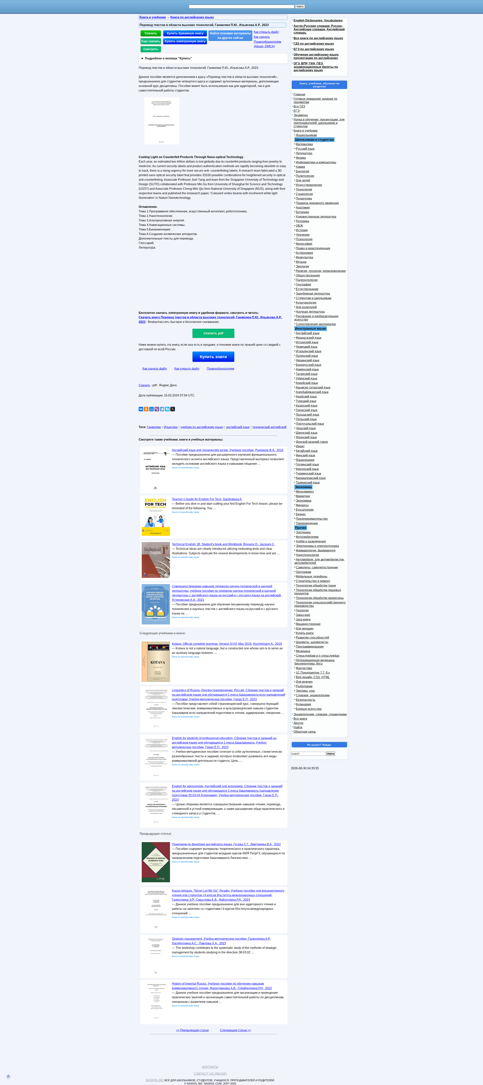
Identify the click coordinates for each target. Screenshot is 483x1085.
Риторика (302, 221)
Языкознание (305, 459)
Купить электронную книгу (185, 41)
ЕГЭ (297, 110)
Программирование (310, 646)
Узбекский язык (306, 378)
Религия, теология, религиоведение (321, 271)
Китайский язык (307, 450)
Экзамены (301, 115)
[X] (172, 409)
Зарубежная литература (313, 293)
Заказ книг (303, 615)
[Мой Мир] (151, 409)
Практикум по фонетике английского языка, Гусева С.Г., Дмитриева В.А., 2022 (226, 844)
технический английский (269, 427)
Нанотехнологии (307, 555)
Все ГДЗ (299, 106)
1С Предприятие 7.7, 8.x (313, 672)
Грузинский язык (307, 464)
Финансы (302, 505)
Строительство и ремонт (313, 581)
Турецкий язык (306, 401)
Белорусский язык (308, 364)
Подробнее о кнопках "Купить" (168, 58)
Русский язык (305, 148)
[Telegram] (162, 409)
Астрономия (304, 252)
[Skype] (167, 409)
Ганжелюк (154, 427)
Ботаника (302, 212)
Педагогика (304, 198)
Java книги (303, 619)
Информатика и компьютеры (316, 162)
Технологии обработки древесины (320, 598)
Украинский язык (307, 360)
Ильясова (171, 427)
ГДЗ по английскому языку (314, 43)
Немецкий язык (306, 346)
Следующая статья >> (235, 1030)
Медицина (303, 651)
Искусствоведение (309, 185)
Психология (304, 239)
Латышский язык (307, 414)
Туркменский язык (308, 473)
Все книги (300, 718)
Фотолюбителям (307, 536)
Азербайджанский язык (312, 392)
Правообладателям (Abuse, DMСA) (267, 44)
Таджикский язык (308, 482)
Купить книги (213, 356)
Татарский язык (307, 373)
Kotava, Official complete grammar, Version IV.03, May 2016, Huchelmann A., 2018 (227, 643)
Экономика (303, 500)
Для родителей (306, 307)
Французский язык (308, 337)
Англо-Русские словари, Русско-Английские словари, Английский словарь (319, 29)
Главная (299, 94)
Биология (302, 171)
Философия (304, 243)
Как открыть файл (266, 32)
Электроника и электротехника (317, 545)
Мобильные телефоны (311, 576)
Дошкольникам (306, 135)
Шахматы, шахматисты (312, 642)
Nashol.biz (155, 1080)
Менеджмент (305, 491)
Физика (301, 157)
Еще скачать (150, 41)
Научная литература (310, 311)
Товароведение (307, 523)
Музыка (301, 261)
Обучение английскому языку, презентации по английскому (316, 56)
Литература (304, 153)
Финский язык (305, 455)
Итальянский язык (308, 351)
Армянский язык (307, 369)
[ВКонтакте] (141, 409)
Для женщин (304, 628)
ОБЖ (299, 225)
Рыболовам (304, 686)
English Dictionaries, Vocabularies (318, 20)
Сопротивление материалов (316, 324)
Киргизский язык (307, 469)
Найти (298, 727)
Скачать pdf (213, 333)
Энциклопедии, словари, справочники (320, 714)
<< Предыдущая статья (192, 1030)
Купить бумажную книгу (185, 33)
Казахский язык (306, 405)
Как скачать (262, 36)
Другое (298, 723)
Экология (302, 266)
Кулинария (303, 704)
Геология (302, 610)
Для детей (303, 180)
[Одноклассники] (146, 409)
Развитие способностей (312, 637)
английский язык (237, 427)
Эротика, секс (305, 690)
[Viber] (157, 409)
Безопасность (305, 699)
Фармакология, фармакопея (315, 550)
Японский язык (306, 437)
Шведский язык (306, 432)
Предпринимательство (312, 518)
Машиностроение (308, 624)
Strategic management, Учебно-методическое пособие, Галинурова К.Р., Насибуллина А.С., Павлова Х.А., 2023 (221, 941)
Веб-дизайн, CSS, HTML (313, 677)
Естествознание (307, 289)
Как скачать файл (154, 368)
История (302, 230)
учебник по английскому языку (202, 427)
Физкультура (304, 257)
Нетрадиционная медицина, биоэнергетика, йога (314, 662)
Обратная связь (305, 731)
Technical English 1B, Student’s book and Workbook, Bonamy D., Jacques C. (223, 544)
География (303, 284)
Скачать (151, 33)
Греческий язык (306, 410)
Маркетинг (303, 496)
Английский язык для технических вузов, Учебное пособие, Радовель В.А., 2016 (227, 450)
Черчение (303, 234)
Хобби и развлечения (311, 541)
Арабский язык (306, 396)
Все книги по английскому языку (318, 38)
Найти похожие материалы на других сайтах (230, 35)
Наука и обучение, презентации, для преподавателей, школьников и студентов (319, 123)
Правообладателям (220, 368)
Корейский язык (307, 383)
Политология (305, 175)
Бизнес (301, 514)
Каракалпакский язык (311, 478)
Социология (304, 194)
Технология (304, 189)
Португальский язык (310, 423)
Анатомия (303, 207)
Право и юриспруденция (313, 248)
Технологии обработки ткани (316, 585)
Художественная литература (316, 216)
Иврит (300, 446)
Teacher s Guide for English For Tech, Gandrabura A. (207, 499)
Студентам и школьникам (313, 298)
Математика (304, 144)
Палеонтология (307, 280)
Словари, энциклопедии (313, 695)
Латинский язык (307, 355)
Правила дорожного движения (317, 203)
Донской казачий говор (312, 441)
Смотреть (150, 49)
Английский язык (307, 333)
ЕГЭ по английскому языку (314, 49)
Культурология (306, 302)
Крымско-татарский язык (313, 387)
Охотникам (303, 572)
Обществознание (308, 275)
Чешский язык (306, 428)
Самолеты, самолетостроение (317, 567)
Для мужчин (304, 681)
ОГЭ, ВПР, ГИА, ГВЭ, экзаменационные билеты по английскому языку (316, 67)
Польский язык (306, 419)
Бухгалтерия (305, 509)
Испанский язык (307, 342)
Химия (300, 166)
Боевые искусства (308, 708)
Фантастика (304, 668)
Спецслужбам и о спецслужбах (317, 655)
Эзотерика (303, 532)
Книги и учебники (306, 130)
